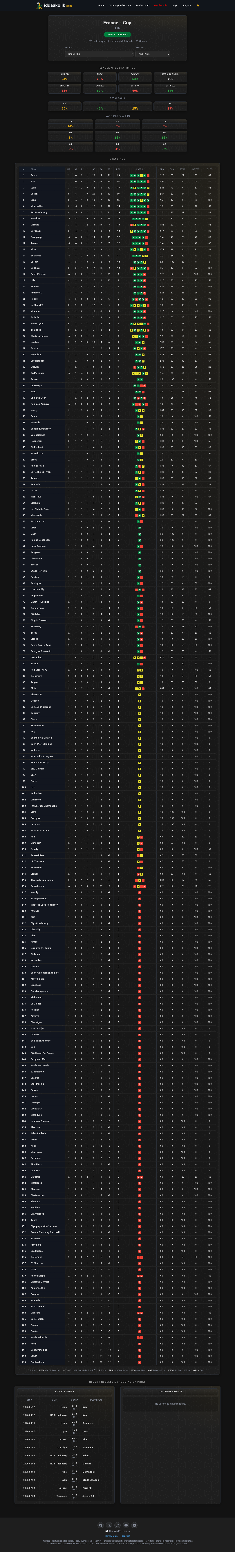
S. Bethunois (37, 1071)
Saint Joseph (38, 1306)
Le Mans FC (37, 305)
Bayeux (34, 663)
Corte (34, 781)
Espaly (34, 849)
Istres (34, 490)
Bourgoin (36, 255)
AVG (33, 731)
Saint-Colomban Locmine (45, 972)
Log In (175, 5)
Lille (33, 280)
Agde (33, 1145)
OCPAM (35, 1034)
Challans (35, 1312)
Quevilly (35, 366)
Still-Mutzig (37, 1084)
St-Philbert (37, 447)
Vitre (33, 812)
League (69, 48)
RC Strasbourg (39, 212)
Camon (34, 1325)
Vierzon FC (37, 694)
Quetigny (35, 1102)
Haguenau (36, 441)
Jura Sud (35, 824)
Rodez (34, 298)
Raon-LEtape (38, 1275)
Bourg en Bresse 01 (41, 651)
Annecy (35, 478)
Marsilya (35, 218)
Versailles (36, 960)
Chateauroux (38, 1195)
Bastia (34, 348)
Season (140, 48)
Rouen (34, 379)
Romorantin (37, 725)
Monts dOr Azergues (42, 756)
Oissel (34, 719)
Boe (33, 1047)
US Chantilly (37, 589)
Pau (33, 836)
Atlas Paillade (38, 1133)
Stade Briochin (39, 1337)
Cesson (35, 700)
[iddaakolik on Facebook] (100, 1525)
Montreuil (36, 496)
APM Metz (36, 1164)
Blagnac (35, 1189)
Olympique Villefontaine (44, 1226)
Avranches (36, 657)
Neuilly (34, 892)
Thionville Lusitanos (42, 880)
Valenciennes (38, 435)
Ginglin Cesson (39, 620)
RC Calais (36, 614)
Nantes (35, 342)
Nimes (34, 941)
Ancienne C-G (38, 1288)
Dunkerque (36, 385)
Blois (33, 688)
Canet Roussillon (40, 601)
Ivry (33, 787)
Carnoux (35, 1176)
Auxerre (35, 1016)
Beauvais (35, 484)
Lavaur (34, 1096)
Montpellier (37, 206)
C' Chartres (37, 1263)
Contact (126, 1536)
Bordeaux (36, 231)
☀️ (198, 5)
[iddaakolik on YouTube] (126, 1525)
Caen (33, 533)
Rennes (35, 286)
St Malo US (37, 453)
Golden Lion (37, 1362)
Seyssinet (36, 1158)
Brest (34, 459)
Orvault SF (36, 1108)
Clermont (36, 799)
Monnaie (35, 1300)
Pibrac (34, 1090)
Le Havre (35, 1170)
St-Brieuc (36, 954)
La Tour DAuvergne (41, 707)
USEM (34, 1356)
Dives (33, 527)
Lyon (33, 187)
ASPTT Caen (37, 979)
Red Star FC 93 (39, 669)
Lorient (35, 193)
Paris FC (35, 317)
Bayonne (35, 1238)
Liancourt (36, 842)
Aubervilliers (37, 855)
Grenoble (36, 354)
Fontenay (36, 626)
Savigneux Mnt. (39, 1059)
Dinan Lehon (37, 886)
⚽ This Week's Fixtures (117, 1531)
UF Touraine (37, 861)
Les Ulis (35, 1077)
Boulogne (36, 583)
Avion (34, 1139)
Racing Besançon (40, 540)
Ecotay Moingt (39, 1349)
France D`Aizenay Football (45, 1232)
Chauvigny (36, 1022)
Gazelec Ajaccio (39, 991)
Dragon (35, 1294)
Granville (35, 422)
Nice (33, 249)
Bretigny (35, 818)
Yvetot (34, 564)
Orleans (35, 224)
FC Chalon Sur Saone (42, 1053)
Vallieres (35, 750)
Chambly (35, 929)
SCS (33, 917)
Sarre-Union (37, 1319)
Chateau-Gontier (40, 1281)
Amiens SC (36, 292)
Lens (33, 200)
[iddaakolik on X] (109, 1525)
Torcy (34, 632)
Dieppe (34, 638)
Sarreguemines (39, 898)
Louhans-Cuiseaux (40, 1121)
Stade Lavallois (39, 336)
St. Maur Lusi (38, 521)
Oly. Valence (37, 1213)
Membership (160, 5)
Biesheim (35, 503)
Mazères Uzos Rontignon (44, 904)
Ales (33, 935)
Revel (34, 1343)
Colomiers (36, 676)
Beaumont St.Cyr (40, 762)
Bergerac (36, 552)
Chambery (36, 558)
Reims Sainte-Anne (41, 645)
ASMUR (35, 910)
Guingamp (36, 237)
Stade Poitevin (39, 570)
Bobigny (35, 713)
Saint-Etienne (38, 274)
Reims (34, 175)
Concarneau (37, 608)
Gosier (34, 1331)
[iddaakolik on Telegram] (134, 1525)
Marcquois (36, 1114)
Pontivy (35, 577)
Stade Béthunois (40, 1065)
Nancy (34, 410)
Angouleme (37, 595)
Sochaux (35, 268)
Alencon (35, 1127)
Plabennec (36, 997)
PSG (33, 181)
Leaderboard (142, 5)
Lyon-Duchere (38, 546)
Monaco (35, 311)
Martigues (36, 1182)
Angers (34, 682)
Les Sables (37, 1251)
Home (101, 5)
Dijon (33, 775)
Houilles (35, 1207)
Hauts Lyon (37, 323)
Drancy (34, 873)
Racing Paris (37, 465)
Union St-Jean (38, 397)
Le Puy (34, 261)
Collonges (36, 1257)
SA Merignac (37, 373)
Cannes (35, 966)
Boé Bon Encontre (40, 1040)
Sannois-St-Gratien (41, 737)
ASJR (34, 1269)
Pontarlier (36, 867)
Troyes (34, 243)
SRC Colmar (37, 768)
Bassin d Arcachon (41, 428)
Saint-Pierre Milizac (41, 744)
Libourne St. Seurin (41, 948)
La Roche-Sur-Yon (40, 472)
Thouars (35, 1201)
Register (187, 5)
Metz (33, 391)
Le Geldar (36, 1003)
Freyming (36, 1244)
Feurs (34, 416)
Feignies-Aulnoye (40, 404)
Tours (34, 1220)
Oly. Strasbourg (39, 923)
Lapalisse (36, 985)
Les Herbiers (37, 360)
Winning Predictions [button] (119, 5)
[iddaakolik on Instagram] (117, 1525)
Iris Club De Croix (40, 509)
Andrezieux (37, 793)
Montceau (36, 1152)
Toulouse (36, 329)
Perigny (35, 1009)
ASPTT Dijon (37, 1028)
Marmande (36, 515)
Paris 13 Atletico (40, 830)
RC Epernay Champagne (44, 805)
